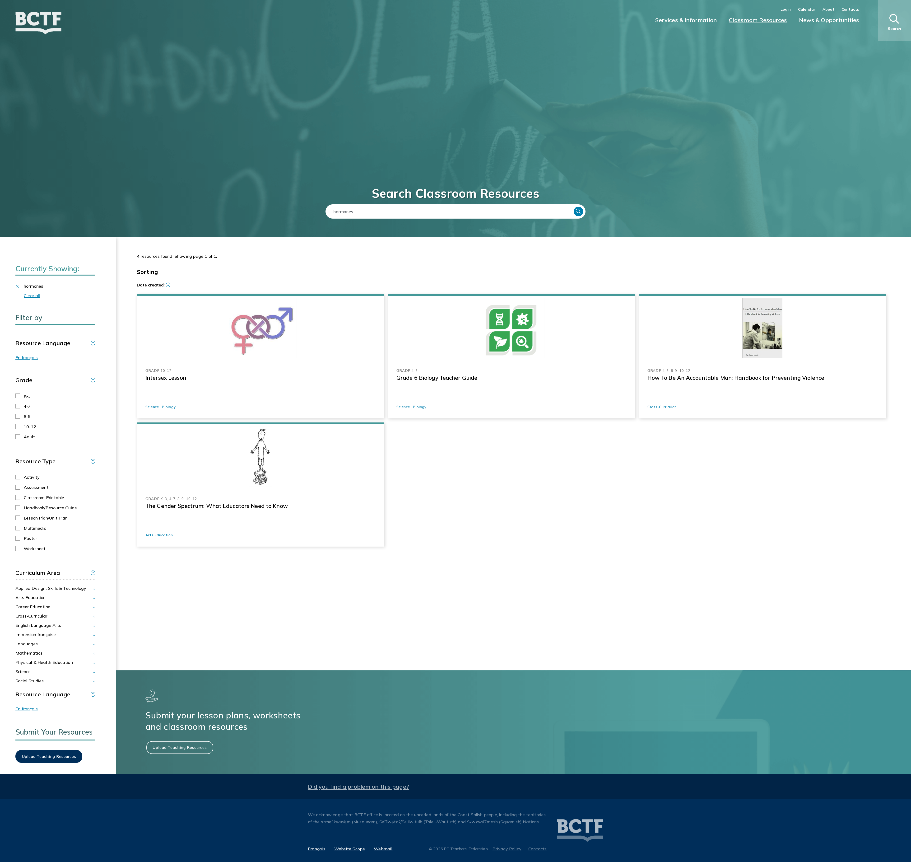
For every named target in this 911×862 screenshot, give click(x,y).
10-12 (30, 426)
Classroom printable (44, 497)
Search (578, 211)
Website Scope (349, 849)
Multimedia (35, 528)
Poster (30, 538)
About (828, 9)
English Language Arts (38, 625)
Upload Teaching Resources (180, 747)
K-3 (27, 396)
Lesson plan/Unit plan (46, 518)
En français (26, 357)
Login (786, 9)
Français (316, 849)
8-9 (27, 416)
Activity (32, 477)
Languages (26, 643)
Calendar (806, 9)
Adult (29, 437)
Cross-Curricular (31, 616)
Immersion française (35, 634)
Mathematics (28, 653)
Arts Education (30, 597)
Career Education (32, 606)
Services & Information (686, 19)
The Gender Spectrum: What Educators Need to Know (216, 505)
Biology (169, 407)
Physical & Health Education (44, 662)
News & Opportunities (829, 19)
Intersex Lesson (165, 377)
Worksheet (35, 548)
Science (23, 671)
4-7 (27, 406)
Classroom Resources (758, 19)
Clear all (32, 295)
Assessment (36, 487)
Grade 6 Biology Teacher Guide (436, 377)
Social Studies (29, 681)
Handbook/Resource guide (50, 508)
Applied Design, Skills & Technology (50, 588)
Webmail (383, 849)
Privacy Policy (507, 849)
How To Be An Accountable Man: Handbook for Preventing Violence (735, 377)
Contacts (850, 9)
